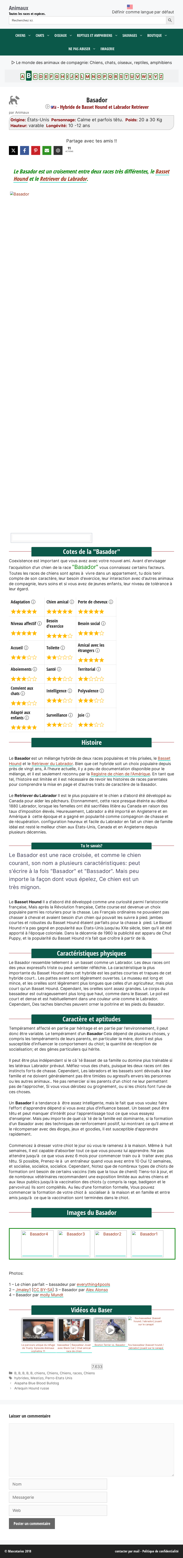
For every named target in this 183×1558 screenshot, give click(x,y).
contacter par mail (127, 1551)
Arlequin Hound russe (31, 1388)
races (77, 1373)
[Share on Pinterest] (35, 150)
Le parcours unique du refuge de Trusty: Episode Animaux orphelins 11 (38, 1348)
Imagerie (107, 48)
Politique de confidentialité (160, 1551)
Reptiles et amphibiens (94, 35)
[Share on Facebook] (24, 150)
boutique (154, 35)
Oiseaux (60, 35)
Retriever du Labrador (63, 178)
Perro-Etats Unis (58, 1378)
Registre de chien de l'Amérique (120, 774)
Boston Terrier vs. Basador (110, 1344)
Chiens (20, 35)
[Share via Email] (46, 150)
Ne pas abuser (79, 48)
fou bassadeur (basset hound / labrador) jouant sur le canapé (146, 1346)
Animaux (18, 8)
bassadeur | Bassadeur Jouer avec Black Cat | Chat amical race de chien (74, 1348)
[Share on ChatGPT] (58, 150)
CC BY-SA (42, 1289)
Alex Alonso (97, 1289)
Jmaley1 (23, 1289)
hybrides (21, 1378)
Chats (40, 35)
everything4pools (93, 1284)
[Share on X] (13, 150)
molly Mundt (51, 1295)
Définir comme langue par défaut (143, 12)
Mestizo (37, 1378)
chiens (39, 1373)
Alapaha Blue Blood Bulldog (36, 1383)
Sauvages (130, 35)
